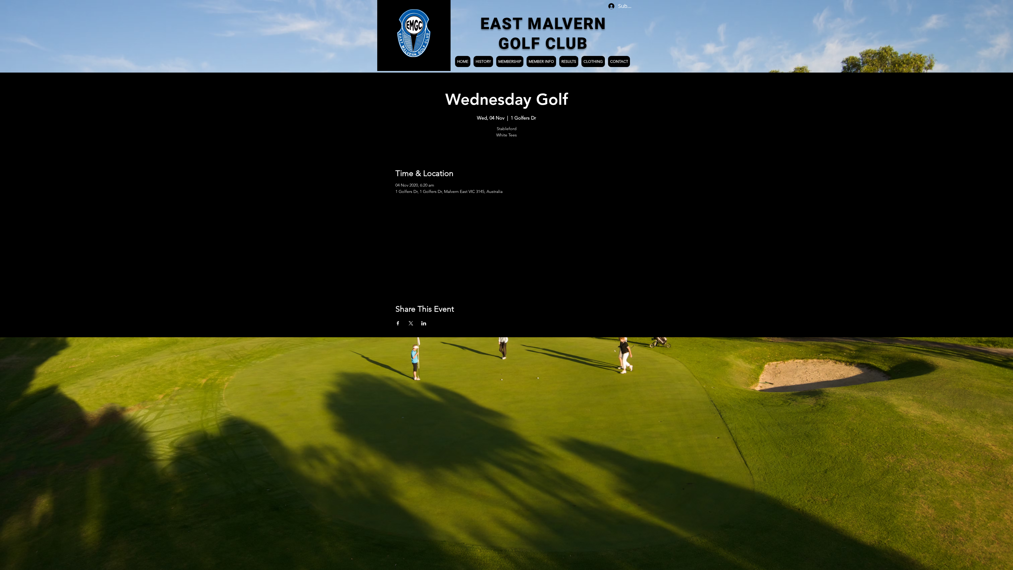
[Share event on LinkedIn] (423, 323)
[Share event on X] (410, 323)
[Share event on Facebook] (397, 323)
